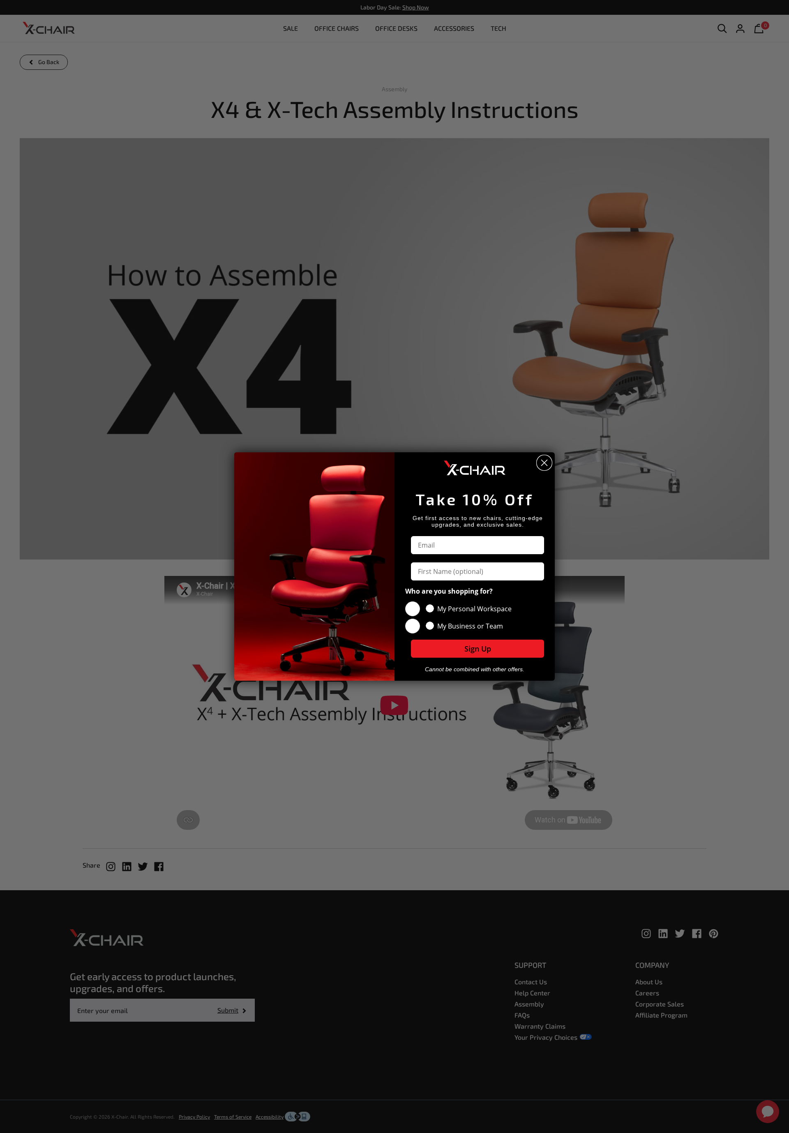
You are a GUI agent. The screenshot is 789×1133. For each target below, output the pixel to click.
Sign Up (477, 649)
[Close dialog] (544, 463)
